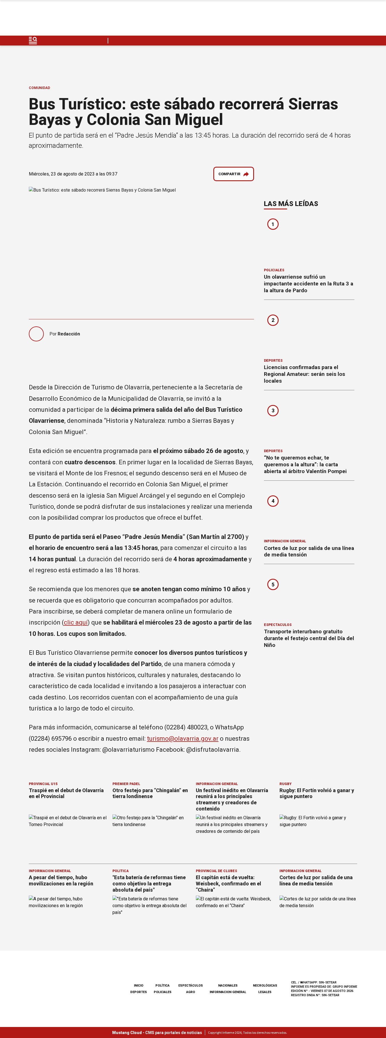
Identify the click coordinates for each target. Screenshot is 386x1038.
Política (120, 871)
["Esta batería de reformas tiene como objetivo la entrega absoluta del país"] (151, 917)
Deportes (273, 360)
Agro (190, 992)
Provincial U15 (43, 784)
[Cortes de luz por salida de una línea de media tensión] (309, 511)
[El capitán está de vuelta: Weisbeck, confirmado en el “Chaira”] (235, 917)
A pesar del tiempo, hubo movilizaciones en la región (61, 880)
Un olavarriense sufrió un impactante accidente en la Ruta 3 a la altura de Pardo (308, 284)
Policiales (274, 270)
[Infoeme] (65, 19)
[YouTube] (339, 19)
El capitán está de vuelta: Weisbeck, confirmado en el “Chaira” (228, 883)
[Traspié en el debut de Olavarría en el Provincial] (68, 836)
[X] (352, 19)
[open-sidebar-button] (33, 40)
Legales (265, 992)
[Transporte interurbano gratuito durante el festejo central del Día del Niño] (309, 595)
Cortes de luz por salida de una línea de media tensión (316, 880)
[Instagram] (326, 19)
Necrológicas (265, 985)
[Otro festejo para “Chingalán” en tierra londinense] (151, 836)
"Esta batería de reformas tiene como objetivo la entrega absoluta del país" (149, 883)
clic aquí (76, 622)
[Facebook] (312, 19)
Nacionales (228, 985)
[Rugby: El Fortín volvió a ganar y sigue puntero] (318, 836)
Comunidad (39, 88)
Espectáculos (278, 624)
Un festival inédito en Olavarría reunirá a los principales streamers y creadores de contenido (232, 799)
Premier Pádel (126, 784)
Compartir (229, 174)
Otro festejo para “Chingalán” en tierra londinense (150, 793)
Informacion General (285, 541)
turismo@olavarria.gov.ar (182, 738)
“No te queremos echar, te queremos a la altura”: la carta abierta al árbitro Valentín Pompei (305, 464)
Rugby (285, 784)
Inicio (138, 985)
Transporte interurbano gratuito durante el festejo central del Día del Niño (309, 638)
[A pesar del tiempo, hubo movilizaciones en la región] (68, 917)
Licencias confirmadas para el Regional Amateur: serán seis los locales (304, 374)
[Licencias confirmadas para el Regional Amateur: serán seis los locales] (309, 330)
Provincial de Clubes (216, 871)
